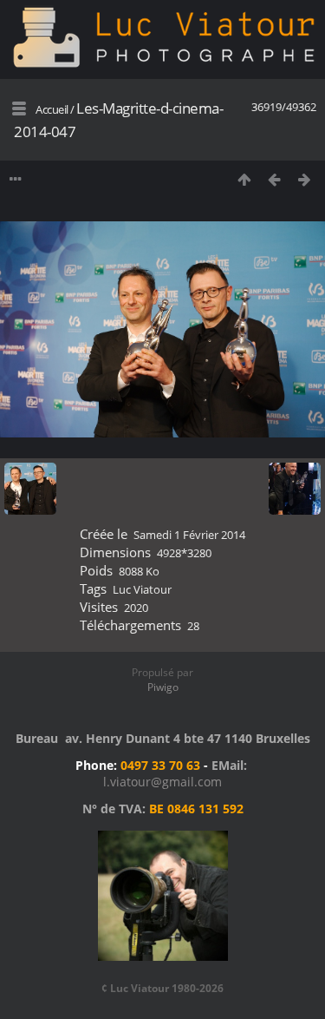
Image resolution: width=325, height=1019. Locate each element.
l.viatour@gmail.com (162, 781)
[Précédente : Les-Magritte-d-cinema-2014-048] (274, 179)
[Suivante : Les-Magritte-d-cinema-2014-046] (304, 179)
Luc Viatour (142, 589)
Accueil (52, 109)
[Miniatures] (244, 179)
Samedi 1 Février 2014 (189, 534)
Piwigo (163, 687)
